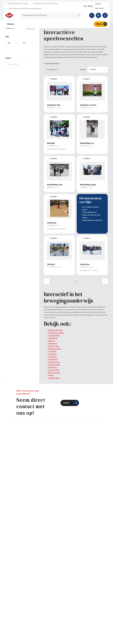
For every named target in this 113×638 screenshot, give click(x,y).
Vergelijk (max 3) (52, 69)
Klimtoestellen (53, 346)
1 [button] (75, 281)
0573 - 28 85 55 (88, 6)
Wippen (51, 375)
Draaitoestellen (53, 336)
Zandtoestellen (53, 378)
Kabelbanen (52, 344)
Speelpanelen (53, 359)
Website (99, 24)
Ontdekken (52, 351)
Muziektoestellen (54, 349)
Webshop (10, 24)
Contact (66, 403)
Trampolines (52, 367)
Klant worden (99, 8)
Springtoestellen (54, 365)
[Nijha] (9, 15)
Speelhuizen (52, 357)
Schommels (52, 354)
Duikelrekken (52, 338)
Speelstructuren (54, 362)
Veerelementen (53, 370)
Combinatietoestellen (56, 333)
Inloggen (98, 4)
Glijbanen (51, 341)
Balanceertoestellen (55, 330)
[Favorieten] (91, 15)
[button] (20, 36)
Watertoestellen (54, 373)
